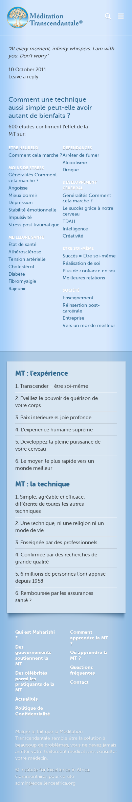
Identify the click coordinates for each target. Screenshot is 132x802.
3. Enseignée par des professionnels (56, 543)
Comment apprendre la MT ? (89, 637)
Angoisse (18, 188)
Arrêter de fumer (81, 155)
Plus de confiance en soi (89, 270)
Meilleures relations (84, 277)
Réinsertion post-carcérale (81, 308)
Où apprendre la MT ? (89, 655)
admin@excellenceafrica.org (45, 783)
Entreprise (73, 318)
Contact (79, 682)
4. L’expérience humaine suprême (54, 430)
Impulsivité (20, 217)
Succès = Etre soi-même (89, 255)
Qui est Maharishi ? (35, 635)
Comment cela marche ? (35, 155)
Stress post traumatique (34, 224)
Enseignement (78, 297)
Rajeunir (17, 288)
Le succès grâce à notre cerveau (88, 211)
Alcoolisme (75, 162)
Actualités (26, 699)
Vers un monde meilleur (89, 325)
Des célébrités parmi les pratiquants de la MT (34, 681)
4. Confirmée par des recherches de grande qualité (56, 558)
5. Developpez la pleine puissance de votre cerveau (58, 445)
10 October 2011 (27, 70)
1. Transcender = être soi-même (51, 386)
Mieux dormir (22, 195)
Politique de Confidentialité (32, 711)
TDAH (69, 221)
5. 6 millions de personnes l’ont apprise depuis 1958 (60, 577)
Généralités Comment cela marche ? (32, 177)
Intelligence (75, 228)
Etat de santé (22, 244)
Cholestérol (21, 266)
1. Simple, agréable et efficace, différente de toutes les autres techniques (50, 504)
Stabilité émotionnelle (32, 209)
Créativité (73, 236)
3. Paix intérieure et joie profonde (53, 418)
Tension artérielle (27, 259)
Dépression (20, 202)
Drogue (71, 169)
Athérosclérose (24, 251)
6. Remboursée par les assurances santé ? (54, 597)
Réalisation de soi (81, 263)
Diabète (16, 274)
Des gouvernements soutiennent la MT (33, 655)
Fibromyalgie (22, 281)
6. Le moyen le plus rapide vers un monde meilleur (54, 464)
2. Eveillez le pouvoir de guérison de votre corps (56, 402)
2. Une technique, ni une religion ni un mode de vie (59, 527)
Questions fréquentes (82, 670)
